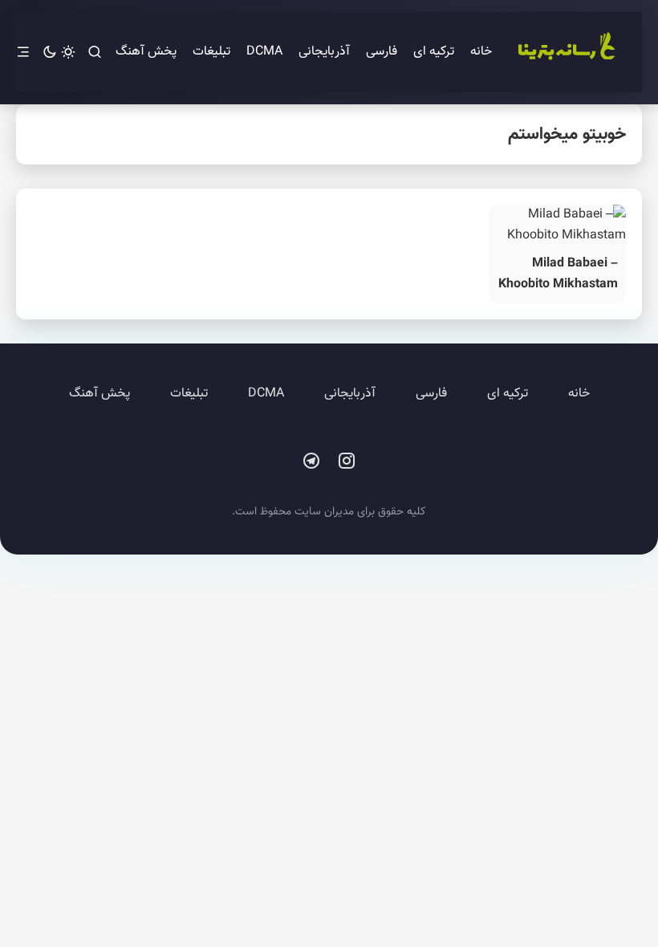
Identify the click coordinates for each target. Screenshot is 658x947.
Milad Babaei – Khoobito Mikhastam (558, 274)
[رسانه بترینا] (566, 52)
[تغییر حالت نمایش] (59, 52)
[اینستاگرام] (346, 461)
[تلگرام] (311, 461)
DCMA (264, 52)
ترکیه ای (433, 52)
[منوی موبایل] (23, 52)
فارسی (381, 52)
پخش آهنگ (146, 52)
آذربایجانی (324, 52)
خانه (481, 52)
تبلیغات (211, 52)
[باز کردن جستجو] (94, 52)
